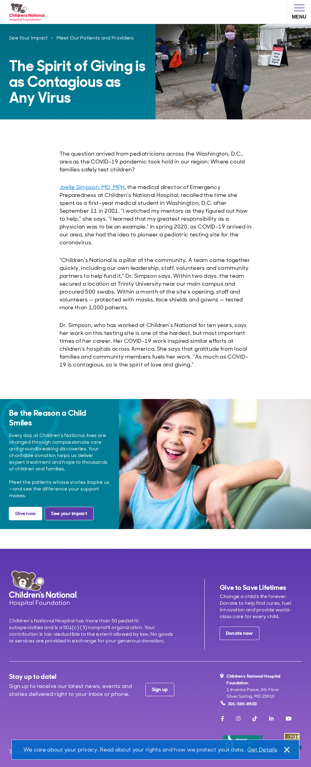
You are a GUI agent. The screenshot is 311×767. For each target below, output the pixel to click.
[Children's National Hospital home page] (43, 588)
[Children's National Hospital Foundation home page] (28, 12)
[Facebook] (222, 718)
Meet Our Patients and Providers (95, 38)
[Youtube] (288, 718)
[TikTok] (254, 718)
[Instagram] (238, 718)
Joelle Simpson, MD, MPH (92, 187)
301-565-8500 (242, 704)
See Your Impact (28, 38)
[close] (286, 749)
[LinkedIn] (271, 718)
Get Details (262, 749)
